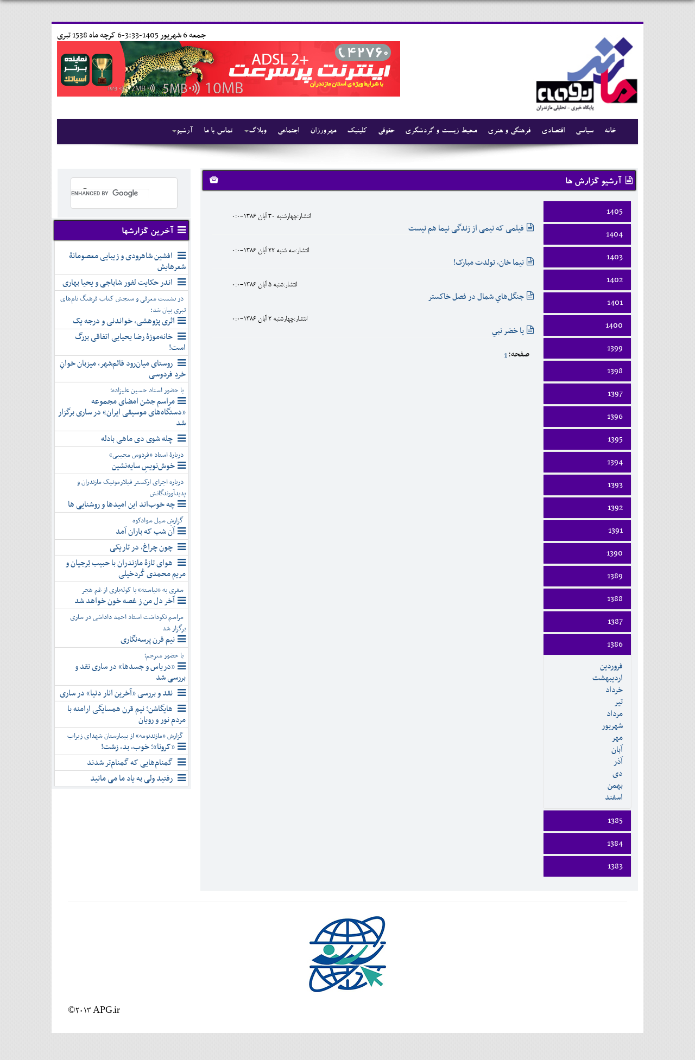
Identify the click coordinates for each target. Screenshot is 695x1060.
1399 (615, 348)
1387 (615, 622)
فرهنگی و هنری (509, 131)
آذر (618, 762)
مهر (617, 738)
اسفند (614, 797)
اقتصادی (553, 131)
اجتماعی (288, 131)
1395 (615, 439)
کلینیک (357, 131)
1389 (615, 576)
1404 (614, 234)
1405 (614, 212)
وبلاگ (258, 131)
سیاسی (584, 131)
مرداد (614, 714)
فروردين (611, 666)
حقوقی (386, 131)
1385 (615, 821)
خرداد (614, 690)
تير (618, 702)
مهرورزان (323, 131)
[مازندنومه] (585, 72)
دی (617, 774)
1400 (614, 325)
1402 (614, 280)
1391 (615, 530)
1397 (615, 394)
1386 (615, 644)
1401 (615, 303)
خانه (610, 131)
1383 (615, 866)
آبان (617, 750)
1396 (615, 417)
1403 (614, 257)
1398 (615, 371)
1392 (615, 508)
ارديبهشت (607, 678)
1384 (615, 843)
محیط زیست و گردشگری (441, 131)
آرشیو (184, 131)
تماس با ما (218, 131)
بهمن (615, 785)
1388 (615, 599)
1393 (615, 485)
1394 (615, 462)
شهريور (612, 726)
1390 (614, 553)
